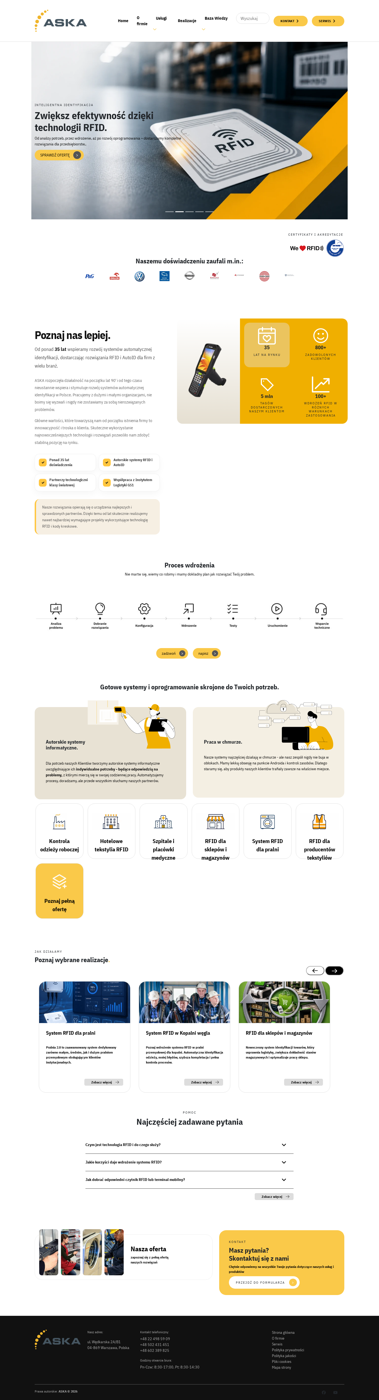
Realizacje (187, 20)
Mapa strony (281, 1367)
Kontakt (287, 21)
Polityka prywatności (288, 1349)
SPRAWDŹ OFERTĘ (59, 155)
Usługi (161, 18)
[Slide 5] (209, 212)
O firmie (142, 21)
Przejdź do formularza (265, 1282)
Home (123, 20)
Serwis (325, 21)
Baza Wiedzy (216, 18)
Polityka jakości (284, 1355)
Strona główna (283, 1332)
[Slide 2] (179, 212)
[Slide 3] (189, 212)
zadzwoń (172, 653)
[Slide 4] (199, 212)
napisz (207, 653)
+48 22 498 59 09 (155, 1338)
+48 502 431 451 (154, 1344)
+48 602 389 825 (154, 1350)
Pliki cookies (281, 1361)
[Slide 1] (169, 212)
